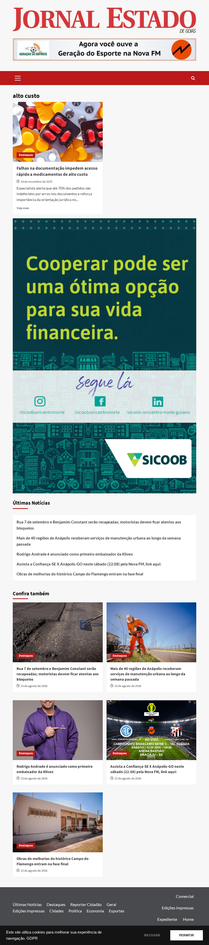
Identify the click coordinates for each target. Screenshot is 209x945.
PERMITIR (186, 935)
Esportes (116, 910)
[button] (18, 77)
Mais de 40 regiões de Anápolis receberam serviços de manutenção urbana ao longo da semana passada (99, 541)
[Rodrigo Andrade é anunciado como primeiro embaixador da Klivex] (58, 730)
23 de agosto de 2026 (34, 686)
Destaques (26, 155)
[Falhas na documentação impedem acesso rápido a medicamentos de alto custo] (58, 132)
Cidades (56, 910)
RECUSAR (152, 935)
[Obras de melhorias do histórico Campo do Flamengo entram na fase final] (58, 822)
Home (188, 919)
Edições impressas (29, 910)
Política (75, 910)
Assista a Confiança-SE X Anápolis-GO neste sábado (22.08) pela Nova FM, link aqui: (89, 564)
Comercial (185, 896)
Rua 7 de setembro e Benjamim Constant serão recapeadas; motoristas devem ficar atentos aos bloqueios (99, 525)
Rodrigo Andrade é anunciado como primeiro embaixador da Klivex (75, 554)
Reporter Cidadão (86, 904)
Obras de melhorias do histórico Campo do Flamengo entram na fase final (80, 574)
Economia (95, 910)
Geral (111, 904)
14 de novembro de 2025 (36, 182)
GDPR (32, 938)
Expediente (167, 919)
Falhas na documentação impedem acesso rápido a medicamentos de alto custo (57, 171)
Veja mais (23, 208)
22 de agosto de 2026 (127, 778)
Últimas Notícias (27, 904)
